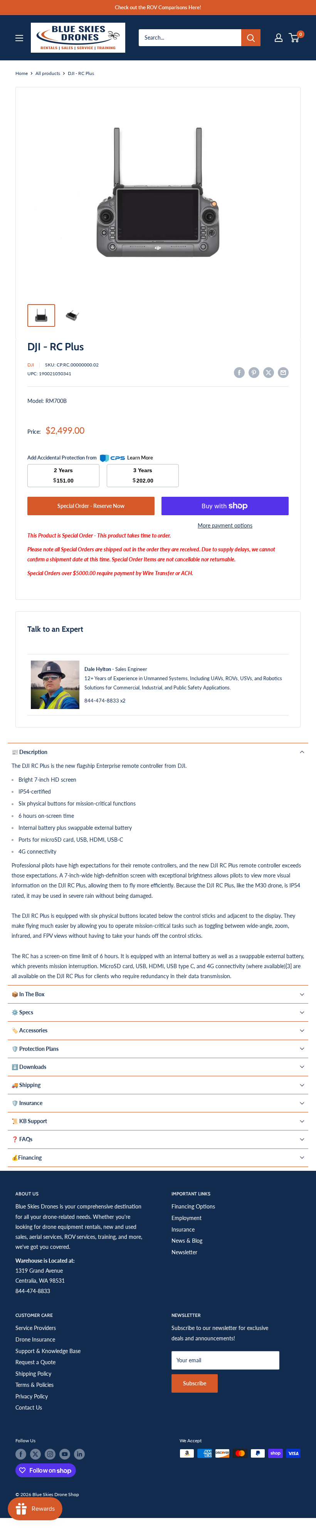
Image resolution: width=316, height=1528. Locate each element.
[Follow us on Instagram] (50, 1454)
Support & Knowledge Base (48, 1351)
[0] (294, 37)
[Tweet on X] (268, 372)
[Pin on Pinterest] (254, 372)
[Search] (251, 37)
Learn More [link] (140, 457)
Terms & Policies (34, 1385)
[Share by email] (283, 372)
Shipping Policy (33, 1373)
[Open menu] (19, 38)
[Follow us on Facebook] (20, 1454)
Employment (186, 1218)
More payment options (225, 525)
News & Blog (186, 1240)
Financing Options (193, 1206)
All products (47, 73)
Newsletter (184, 1252)
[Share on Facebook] (239, 372)
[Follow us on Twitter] (35, 1454)
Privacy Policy (31, 1396)
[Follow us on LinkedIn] (79, 1454)
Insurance (183, 1229)
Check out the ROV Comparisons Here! (158, 7)
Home (21, 73)
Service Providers (35, 1328)
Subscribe (194, 1383)
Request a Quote (35, 1362)
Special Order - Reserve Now (90, 506)
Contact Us (28, 1407)
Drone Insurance (35, 1339)
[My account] (278, 37)
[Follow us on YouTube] (64, 1454)
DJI (30, 365)
